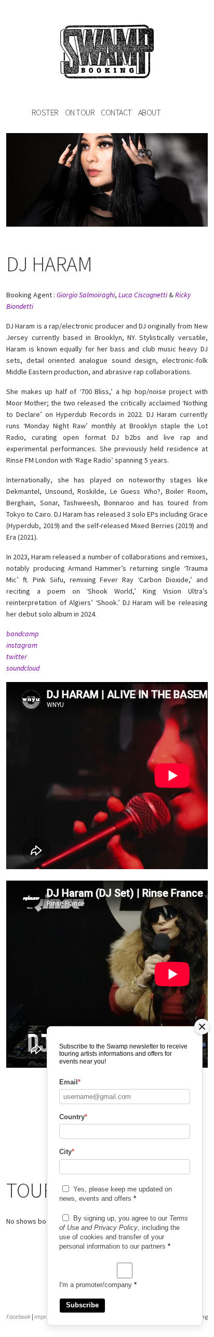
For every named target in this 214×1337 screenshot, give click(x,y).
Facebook (18, 1316)
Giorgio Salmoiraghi (86, 294)
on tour (80, 112)
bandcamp (22, 633)
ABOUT (149, 112)
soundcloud (22, 668)
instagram (21, 645)
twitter (16, 656)
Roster (45, 112)
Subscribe (82, 1305)
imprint (43, 1316)
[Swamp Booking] (107, 53)
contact (116, 112)
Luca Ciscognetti (142, 294)
